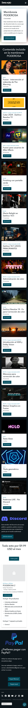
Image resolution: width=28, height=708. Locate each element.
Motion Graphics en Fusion (13, 611)
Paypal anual (14, 684)
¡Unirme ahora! (9, 38)
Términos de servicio (6, 699)
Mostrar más (7, 618)
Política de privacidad (18, 699)
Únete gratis (14, 558)
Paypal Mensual (14, 679)
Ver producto (7, 90)
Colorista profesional (11, 602)
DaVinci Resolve (9, 604)
